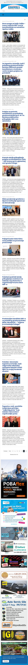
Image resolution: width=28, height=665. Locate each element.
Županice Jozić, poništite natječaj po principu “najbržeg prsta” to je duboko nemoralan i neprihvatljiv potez (12, 410)
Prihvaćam (6, 661)
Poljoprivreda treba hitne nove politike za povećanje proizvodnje (13, 241)
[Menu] (3, 15)
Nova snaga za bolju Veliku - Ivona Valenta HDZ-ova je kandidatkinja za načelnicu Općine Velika (13, 26)
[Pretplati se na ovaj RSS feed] (24, 19)
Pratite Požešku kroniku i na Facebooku (14, 1)
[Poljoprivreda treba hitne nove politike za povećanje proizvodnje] (14, 250)
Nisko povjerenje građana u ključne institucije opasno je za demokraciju (13, 201)
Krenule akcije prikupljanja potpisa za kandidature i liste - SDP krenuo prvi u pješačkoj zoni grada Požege (14, 160)
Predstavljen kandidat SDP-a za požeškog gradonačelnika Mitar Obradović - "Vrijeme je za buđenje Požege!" (14, 321)
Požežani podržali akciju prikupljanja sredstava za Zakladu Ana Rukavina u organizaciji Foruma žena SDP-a (12, 281)
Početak (5, 451)
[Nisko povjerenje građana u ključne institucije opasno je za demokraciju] (14, 210)
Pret (10, 451)
